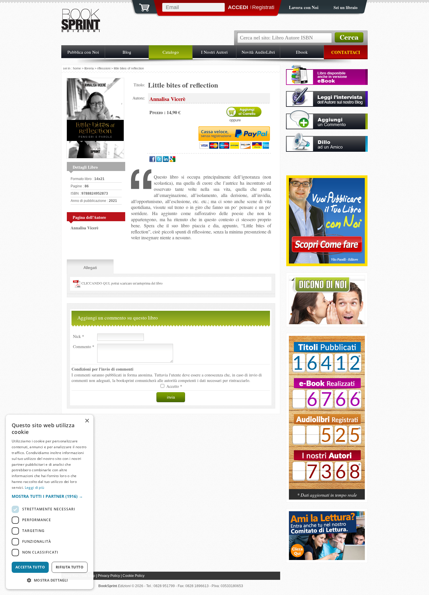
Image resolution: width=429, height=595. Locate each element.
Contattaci (345, 52)
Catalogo (171, 52)
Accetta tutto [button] (30, 567)
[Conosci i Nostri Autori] (327, 415)
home (77, 68)
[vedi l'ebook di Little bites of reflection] (327, 83)
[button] (50, 496)
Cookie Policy (133, 576)
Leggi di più (34, 487)
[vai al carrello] (140, 6)
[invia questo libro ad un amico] (327, 150)
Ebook (302, 52)
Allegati (90, 267)
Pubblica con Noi (83, 52)
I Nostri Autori (214, 52)
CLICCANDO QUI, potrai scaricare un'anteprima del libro (122, 283)
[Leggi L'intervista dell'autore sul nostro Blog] (327, 105)
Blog (127, 52)
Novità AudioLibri (258, 52)
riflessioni (103, 68)
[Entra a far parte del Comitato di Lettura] (327, 558)
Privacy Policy (109, 576)
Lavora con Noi (303, 7)
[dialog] (49, 502)
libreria (89, 68)
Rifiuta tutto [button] (69, 567)
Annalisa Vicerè (84, 228)
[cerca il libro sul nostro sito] (349, 37)
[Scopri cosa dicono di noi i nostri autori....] (327, 322)
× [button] (87, 421)
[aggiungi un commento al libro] (327, 127)
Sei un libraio (346, 7)
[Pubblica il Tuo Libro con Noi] (327, 262)
